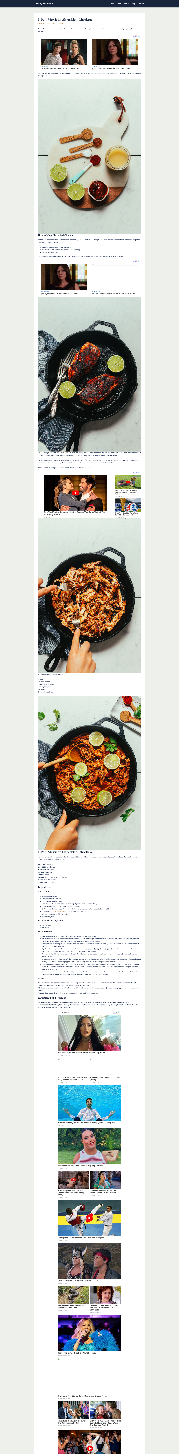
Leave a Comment (45, 23)
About (126, 4)
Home (119, 4)
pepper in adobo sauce (57, 911)
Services (111, 4)
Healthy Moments (43, 3)
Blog (133, 4)
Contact (141, 4)
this (83, 936)
